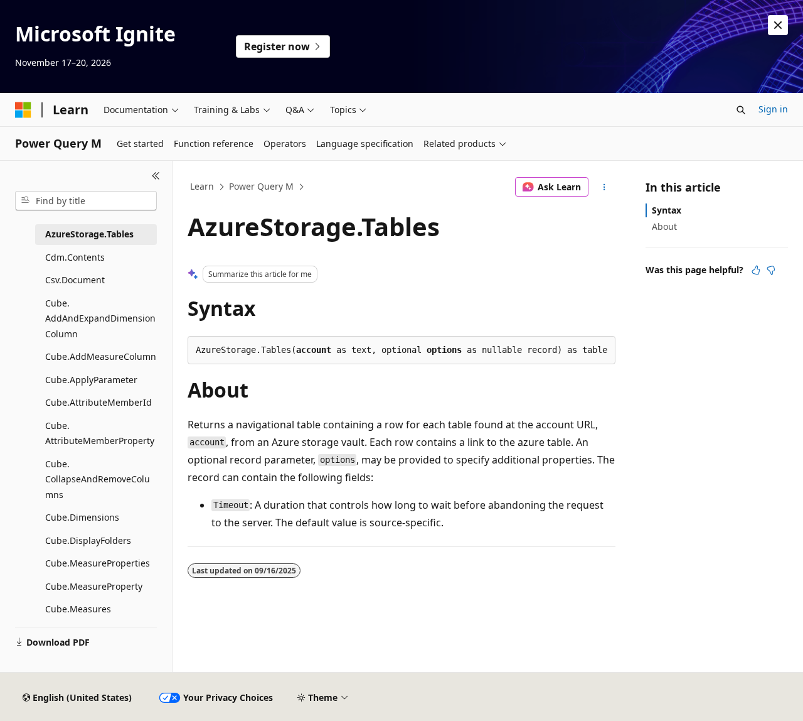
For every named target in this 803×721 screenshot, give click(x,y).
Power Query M (261, 186)
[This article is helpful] (755, 270)
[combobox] (86, 201)
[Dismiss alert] (778, 25)
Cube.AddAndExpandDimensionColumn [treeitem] (100, 318)
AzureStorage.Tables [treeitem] (89, 234)
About (664, 226)
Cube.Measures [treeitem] (78, 609)
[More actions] (604, 187)
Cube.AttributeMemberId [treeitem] (98, 402)
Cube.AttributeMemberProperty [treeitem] (99, 433)
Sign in (773, 109)
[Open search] (740, 110)
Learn (202, 186)
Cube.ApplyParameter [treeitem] (91, 380)
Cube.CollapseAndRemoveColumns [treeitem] (97, 479)
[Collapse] (156, 176)
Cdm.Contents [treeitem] (75, 257)
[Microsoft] (23, 110)
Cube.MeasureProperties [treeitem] (97, 563)
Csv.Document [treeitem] (75, 280)
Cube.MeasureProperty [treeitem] (93, 586)
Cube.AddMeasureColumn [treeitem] (100, 356)
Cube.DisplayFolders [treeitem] (88, 540)
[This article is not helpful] (771, 270)
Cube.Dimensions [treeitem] (82, 517)
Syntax (666, 210)
